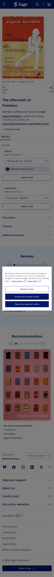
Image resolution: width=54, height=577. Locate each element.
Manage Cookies (27, 289)
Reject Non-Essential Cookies (27, 304)
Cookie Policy (32, 281)
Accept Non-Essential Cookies (27, 297)
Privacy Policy (17, 281)
